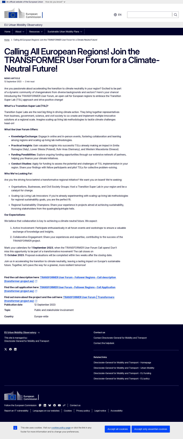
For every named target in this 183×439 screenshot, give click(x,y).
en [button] (119, 14)
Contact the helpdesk (104, 343)
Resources (34, 31)
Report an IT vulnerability (16, 410)
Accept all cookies (117, 429)
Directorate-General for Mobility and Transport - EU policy (122, 378)
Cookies (68, 410)
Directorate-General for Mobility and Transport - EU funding (122, 373)
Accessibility (117, 410)
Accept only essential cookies (150, 429)
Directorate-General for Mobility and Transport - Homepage (122, 362)
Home (7, 31)
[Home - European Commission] (26, 13)
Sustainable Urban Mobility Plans (63, 31)
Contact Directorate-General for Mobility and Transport (120, 337)
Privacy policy (83, 410)
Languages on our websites (46, 410)
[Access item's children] (24, 31)
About (18, 31)
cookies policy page (61, 427)
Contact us (75, 405)
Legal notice (100, 410)
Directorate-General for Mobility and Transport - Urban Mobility (124, 368)
